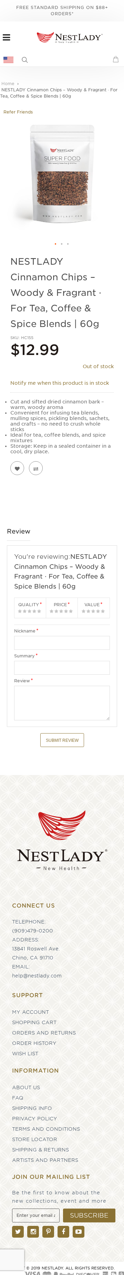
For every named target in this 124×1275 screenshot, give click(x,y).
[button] (56, 244)
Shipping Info (32, 1108)
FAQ (17, 1098)
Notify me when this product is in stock (59, 383)
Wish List (25, 1053)
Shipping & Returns (40, 1150)
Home (7, 83)
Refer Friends (18, 112)
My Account (30, 1012)
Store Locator (34, 1139)
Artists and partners (45, 1160)
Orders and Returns (44, 1033)
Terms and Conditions (46, 1129)
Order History (34, 1043)
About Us (26, 1087)
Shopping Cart (34, 1022)
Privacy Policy (34, 1118)
